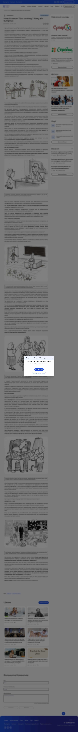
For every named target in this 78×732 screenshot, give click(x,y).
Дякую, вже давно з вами (39, 373)
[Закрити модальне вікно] (52, 357)
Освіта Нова (39, 365)
